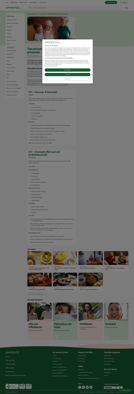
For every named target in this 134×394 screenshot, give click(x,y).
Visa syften (67, 78)
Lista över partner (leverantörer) (51, 65)
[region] (67, 61)
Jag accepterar (67, 69)
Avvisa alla (67, 74)
